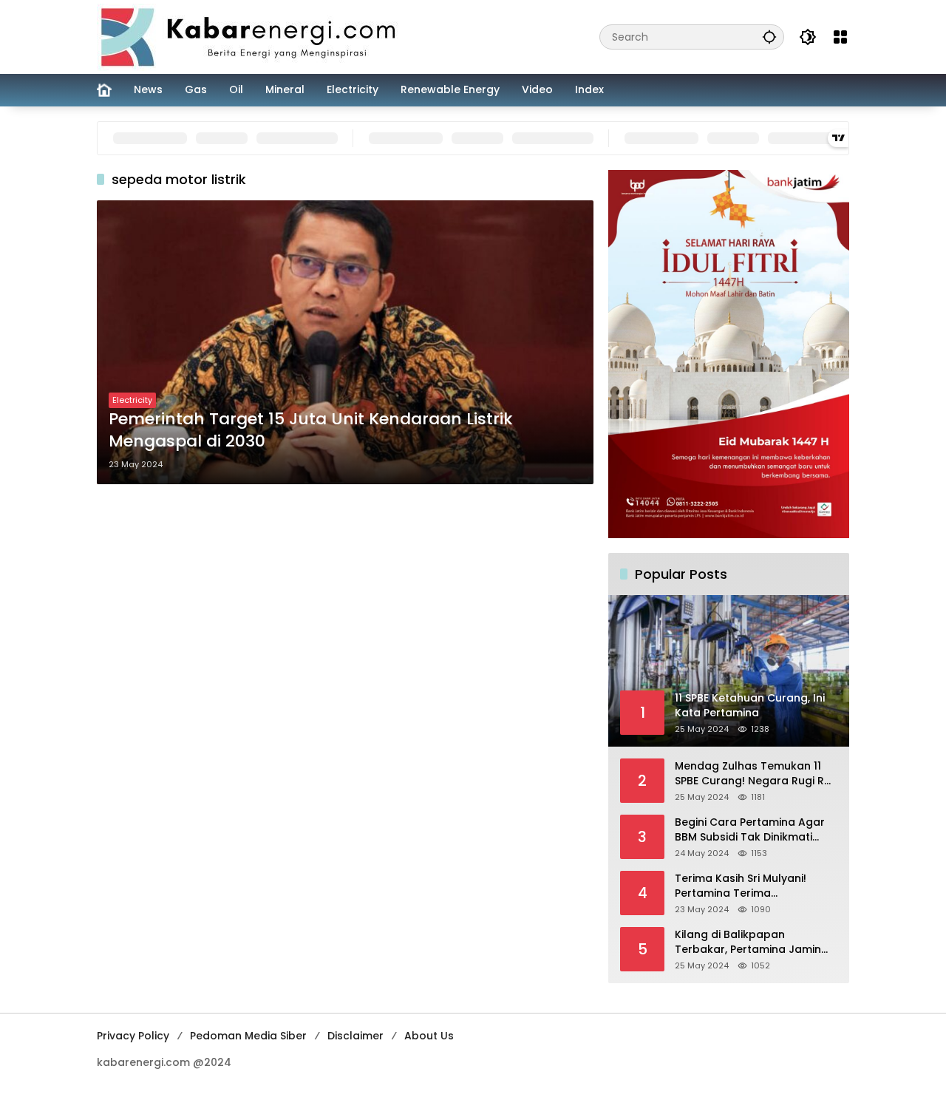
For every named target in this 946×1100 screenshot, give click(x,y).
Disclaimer (355, 1035)
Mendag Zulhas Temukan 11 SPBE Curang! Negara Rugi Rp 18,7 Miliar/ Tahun (753, 773)
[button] (769, 36)
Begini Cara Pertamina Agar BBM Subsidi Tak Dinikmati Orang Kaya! (750, 829)
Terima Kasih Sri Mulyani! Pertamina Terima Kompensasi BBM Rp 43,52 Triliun (745, 886)
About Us (429, 1035)
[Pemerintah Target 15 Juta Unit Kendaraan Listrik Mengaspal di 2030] (345, 342)
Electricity (132, 400)
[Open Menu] (840, 37)
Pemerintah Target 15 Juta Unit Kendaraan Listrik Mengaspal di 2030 (311, 430)
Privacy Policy (133, 1035)
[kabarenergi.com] (253, 36)
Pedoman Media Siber (248, 1035)
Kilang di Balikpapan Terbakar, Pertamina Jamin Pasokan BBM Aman (748, 942)
